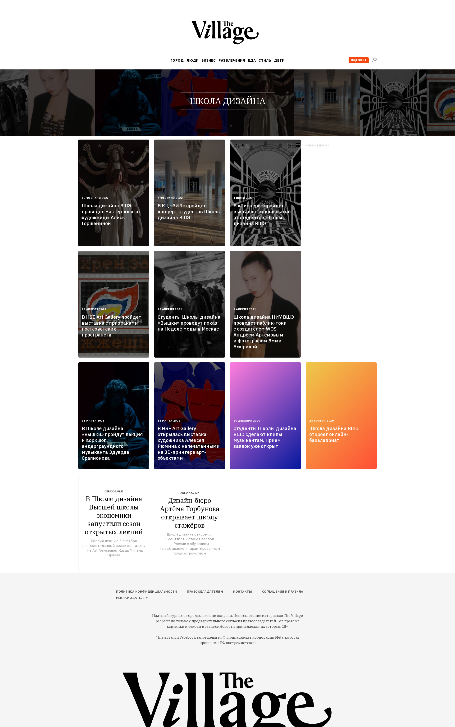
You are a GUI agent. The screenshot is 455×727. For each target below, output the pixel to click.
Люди (193, 60)
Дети (279, 60)
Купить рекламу (317, 145)
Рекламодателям (132, 598)
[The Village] (227, 33)
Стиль (265, 60)
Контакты (242, 592)
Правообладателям (205, 592)
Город (177, 60)
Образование (114, 491)
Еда (252, 60)
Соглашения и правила (282, 592)
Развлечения (231, 60)
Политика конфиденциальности (146, 592)
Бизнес (208, 60)
